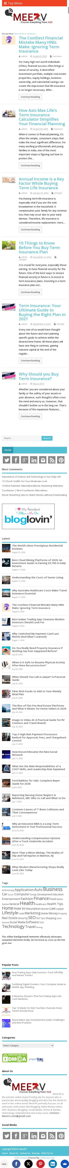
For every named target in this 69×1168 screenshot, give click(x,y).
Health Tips (55, 904)
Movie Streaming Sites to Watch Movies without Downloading (34, 494)
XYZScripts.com (48, 1157)
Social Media (17, 922)
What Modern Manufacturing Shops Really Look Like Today (38, 868)
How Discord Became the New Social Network (34, 753)
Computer (22, 894)
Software (32, 922)
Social (7, 449)
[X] (28, 1164)
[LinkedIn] (53, 1164)
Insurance (57, 56)
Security (23, 918)
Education (58, 894)
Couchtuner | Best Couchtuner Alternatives (24, 490)
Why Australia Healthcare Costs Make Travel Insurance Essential (39, 592)
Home (7, 908)
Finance (41, 898)
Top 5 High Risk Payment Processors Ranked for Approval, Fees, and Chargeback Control (39, 737)
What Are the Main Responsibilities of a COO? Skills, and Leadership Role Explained (38, 767)
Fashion (27, 898)
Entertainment (11, 899)
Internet (44, 908)
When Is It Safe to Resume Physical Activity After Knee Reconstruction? (38, 664)
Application (24, 889)
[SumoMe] (65, 1164)
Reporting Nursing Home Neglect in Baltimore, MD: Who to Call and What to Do (38, 796)
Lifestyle (58, 193)
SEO (32, 917)
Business (52, 889)
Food (52, 899)
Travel (30, 926)
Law (52, 908)
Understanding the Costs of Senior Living (37, 577)
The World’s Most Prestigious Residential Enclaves (37, 547)
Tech (41, 922)
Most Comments (12, 469)
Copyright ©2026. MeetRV (14, 1149)
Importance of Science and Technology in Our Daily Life (31, 476)
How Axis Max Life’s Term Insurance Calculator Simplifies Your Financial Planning (42, 116)
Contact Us (25, 1153)
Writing (39, 927)
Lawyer (60, 908)
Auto (38, 889)
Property (62, 913)
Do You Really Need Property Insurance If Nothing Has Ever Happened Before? (37, 649)
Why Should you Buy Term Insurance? (39, 376)
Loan (21, 913)
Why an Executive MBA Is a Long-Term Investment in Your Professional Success (37, 825)
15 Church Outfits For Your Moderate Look (24, 481)
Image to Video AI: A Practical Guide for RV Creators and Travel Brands (38, 721)
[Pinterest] (40, 1164)
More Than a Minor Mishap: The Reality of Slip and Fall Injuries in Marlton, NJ (37, 854)
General (14, 904)
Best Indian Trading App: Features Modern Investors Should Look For (38, 621)
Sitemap (36, 1153)
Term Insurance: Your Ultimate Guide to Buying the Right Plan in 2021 (42, 312)
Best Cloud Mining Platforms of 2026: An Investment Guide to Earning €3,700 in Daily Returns (39, 563)
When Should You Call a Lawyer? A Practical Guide (38, 678)
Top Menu (15, 3)
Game (59, 899)
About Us (13, 1153)
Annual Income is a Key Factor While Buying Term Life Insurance (41, 183)
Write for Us (47, 1153)
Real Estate (9, 918)
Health (27, 903)
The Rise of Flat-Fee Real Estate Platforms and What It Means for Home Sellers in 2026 (39, 707)
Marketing (32, 913)
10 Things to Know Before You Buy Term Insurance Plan (39, 247)
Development (44, 894)
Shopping (51, 918)
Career (11, 894)
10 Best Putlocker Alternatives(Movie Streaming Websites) (32, 485)
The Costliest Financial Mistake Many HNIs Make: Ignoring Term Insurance (41, 44)
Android (6, 890)
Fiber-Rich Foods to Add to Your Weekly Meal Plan (36, 692)
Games (5, 904)
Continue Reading (30, 96)
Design (33, 894)
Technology (13, 926)
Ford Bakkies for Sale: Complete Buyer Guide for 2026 (36, 782)
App (12, 890)
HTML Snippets (21, 1157)
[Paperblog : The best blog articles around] (36, 1062)
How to (19, 908)
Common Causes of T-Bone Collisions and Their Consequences (38, 811)
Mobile (44, 913)
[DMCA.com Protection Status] (14, 1062)
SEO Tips (40, 918)
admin (24, 56)
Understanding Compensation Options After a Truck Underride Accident (36, 839)
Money (53, 913)
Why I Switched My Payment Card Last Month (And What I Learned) (35, 635)
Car (4, 894)
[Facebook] (16, 1164)
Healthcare (40, 904)
